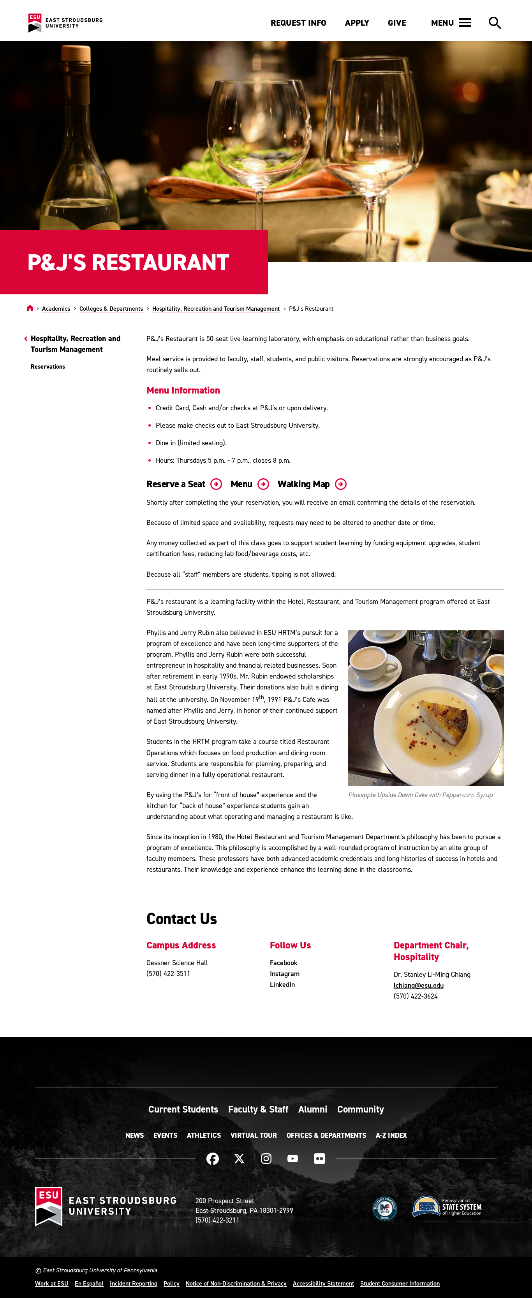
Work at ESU (52, 1283)
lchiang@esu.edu (419, 985)
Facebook (284, 962)
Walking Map (305, 484)
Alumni (313, 1109)
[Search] (495, 23)
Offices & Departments (326, 1135)
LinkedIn (282, 984)
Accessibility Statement (323, 1283)
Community (360, 1109)
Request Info (298, 22)
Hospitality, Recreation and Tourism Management (216, 308)
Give (397, 22)
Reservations (48, 366)
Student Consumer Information (400, 1283)
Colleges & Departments (111, 308)
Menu (243, 484)
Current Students (183, 1109)
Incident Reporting (133, 1283)
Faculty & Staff (258, 1109)
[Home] (30, 308)
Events (165, 1135)
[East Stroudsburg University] (65, 23)
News (134, 1135)
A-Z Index (391, 1135)
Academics (56, 308)
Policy (172, 1283)
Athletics (204, 1135)
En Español (89, 1283)
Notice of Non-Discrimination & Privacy (236, 1283)
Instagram (284, 973)
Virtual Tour (254, 1135)
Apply (357, 22)
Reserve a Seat (176, 484)
